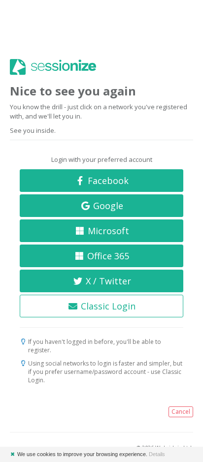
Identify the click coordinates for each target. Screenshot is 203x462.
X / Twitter (107, 281)
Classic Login (106, 306)
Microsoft (107, 231)
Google (107, 206)
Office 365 (107, 256)
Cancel (180, 411)
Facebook (107, 180)
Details (157, 454)
